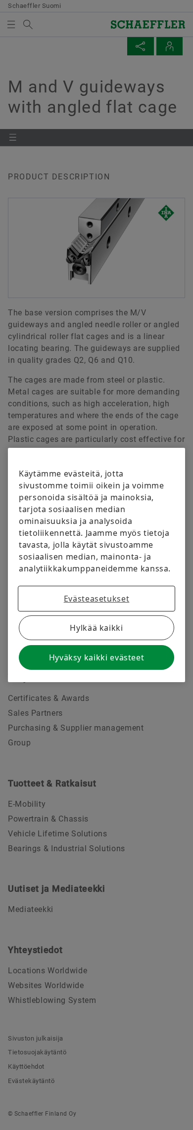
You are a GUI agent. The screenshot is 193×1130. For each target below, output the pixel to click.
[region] (96, 565)
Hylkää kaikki (96, 627)
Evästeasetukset (97, 598)
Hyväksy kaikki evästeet (97, 657)
